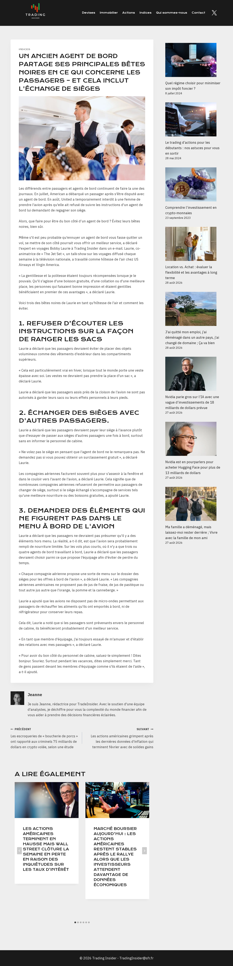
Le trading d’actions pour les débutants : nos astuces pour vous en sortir (192, 148)
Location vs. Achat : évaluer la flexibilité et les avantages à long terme (191, 272)
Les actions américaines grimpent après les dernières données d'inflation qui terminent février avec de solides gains (122, 738)
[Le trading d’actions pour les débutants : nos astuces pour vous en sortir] (193, 119)
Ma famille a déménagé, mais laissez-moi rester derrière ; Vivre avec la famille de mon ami (191, 532)
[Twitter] (214, 13)
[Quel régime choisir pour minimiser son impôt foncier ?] (193, 60)
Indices (145, 12)
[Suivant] (144, 850)
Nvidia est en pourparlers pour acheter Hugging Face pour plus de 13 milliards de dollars (192, 467)
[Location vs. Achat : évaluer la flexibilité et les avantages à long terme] (193, 244)
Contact (198, 12)
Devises (88, 12)
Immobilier (109, 12)
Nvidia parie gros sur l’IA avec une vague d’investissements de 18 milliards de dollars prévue (192, 402)
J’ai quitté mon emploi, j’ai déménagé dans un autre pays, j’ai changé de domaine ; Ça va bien (192, 337)
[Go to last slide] (19, 850)
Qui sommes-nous (171, 12)
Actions (128, 12)
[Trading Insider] (35, 13)
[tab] (75, 922)
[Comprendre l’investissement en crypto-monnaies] (193, 184)
